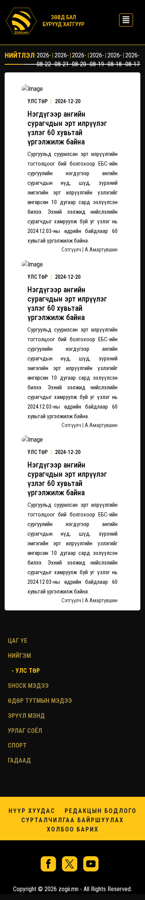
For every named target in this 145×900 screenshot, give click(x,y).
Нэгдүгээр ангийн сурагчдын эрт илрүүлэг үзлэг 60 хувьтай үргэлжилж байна (67, 127)
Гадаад (19, 760)
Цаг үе (17, 640)
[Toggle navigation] (123, 20)
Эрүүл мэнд (26, 715)
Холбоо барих (73, 829)
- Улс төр (26, 670)
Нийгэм (19, 655)
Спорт (17, 745)
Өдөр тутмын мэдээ (40, 700)
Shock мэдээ (28, 685)
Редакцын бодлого (100, 811)
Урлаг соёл (25, 730)
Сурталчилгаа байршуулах (72, 820)
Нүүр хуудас (32, 811)
